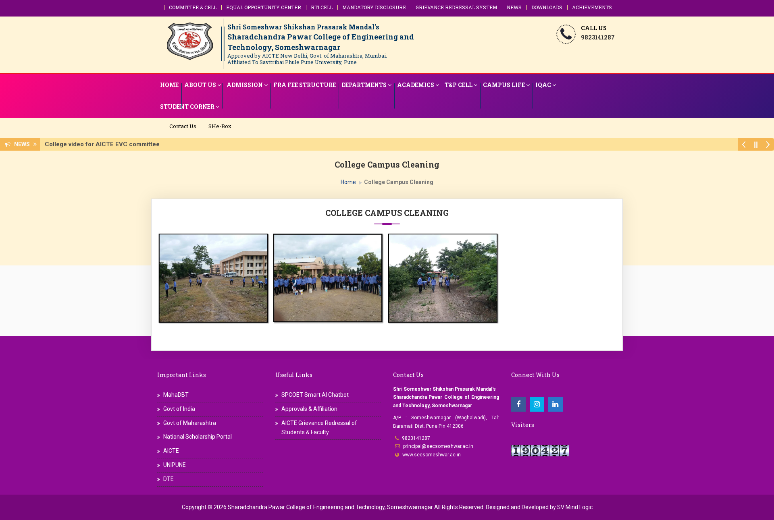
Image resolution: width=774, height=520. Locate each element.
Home (169, 85)
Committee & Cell (192, 7)
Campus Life (504, 85)
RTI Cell (322, 7)
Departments (364, 85)
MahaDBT (176, 395)
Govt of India (179, 409)
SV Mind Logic (575, 507)
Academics (415, 85)
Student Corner (187, 106)
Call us (594, 28)
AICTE (171, 450)
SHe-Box (219, 126)
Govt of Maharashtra (189, 423)
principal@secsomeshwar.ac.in (438, 446)
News (514, 7)
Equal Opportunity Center (263, 7)
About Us (200, 85)
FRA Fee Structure (304, 85)
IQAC (543, 85)
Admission (245, 85)
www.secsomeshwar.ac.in (431, 455)
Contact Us (182, 126)
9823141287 (416, 438)
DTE (168, 479)
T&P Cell (458, 85)
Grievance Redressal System (456, 7)
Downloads (546, 7)
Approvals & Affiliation (309, 409)
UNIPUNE (174, 465)
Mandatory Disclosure (374, 7)
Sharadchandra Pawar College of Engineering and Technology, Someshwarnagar (330, 507)
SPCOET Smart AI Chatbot (315, 395)
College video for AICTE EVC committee (104, 144)
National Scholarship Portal (197, 436)
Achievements (592, 7)
